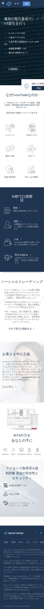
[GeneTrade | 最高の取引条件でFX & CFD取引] (9, 5)
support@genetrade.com (30, 377)
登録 (26, 4)
